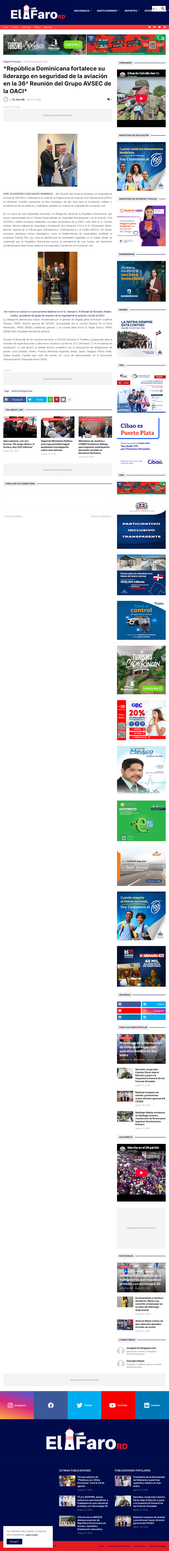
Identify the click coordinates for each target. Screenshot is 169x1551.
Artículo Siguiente (100, 516)
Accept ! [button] (14, 1541)
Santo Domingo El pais (35, 61)
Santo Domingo (107, 10)
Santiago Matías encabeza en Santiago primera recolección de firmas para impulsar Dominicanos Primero (150, 1118)
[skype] (154, 1017)
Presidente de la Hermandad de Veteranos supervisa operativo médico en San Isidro (149, 1481)
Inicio (5, 27)
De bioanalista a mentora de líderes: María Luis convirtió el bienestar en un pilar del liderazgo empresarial (149, 1303)
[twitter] (154, 27)
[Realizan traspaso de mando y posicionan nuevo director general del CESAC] (125, 1096)
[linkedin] (129, 1017)
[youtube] (159, 27)
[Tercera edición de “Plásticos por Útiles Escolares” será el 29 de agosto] (67, 1481)
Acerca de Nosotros (119, 1546)
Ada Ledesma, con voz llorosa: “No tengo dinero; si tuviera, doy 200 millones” (19, 443)
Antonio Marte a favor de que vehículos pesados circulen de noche (149, 1323)
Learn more (31, 1534)
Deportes (131, 10)
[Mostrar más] (69, 399)
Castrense (26, 27)
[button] (155, 8)
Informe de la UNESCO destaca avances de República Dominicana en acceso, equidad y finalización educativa (91, 1523)
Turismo (14, 27)
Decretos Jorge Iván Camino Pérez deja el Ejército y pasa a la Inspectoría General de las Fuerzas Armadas (150, 1075)
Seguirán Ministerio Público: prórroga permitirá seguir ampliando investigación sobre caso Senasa (57, 445)
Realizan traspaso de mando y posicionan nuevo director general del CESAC (150, 1097)
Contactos (139, 1546)
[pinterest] (165, 27)
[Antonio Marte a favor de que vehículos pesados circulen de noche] (125, 1324)
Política (37, 27)
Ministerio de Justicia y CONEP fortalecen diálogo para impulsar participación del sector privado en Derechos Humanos (94, 446)
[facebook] (150, 27)
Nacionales (81, 10)
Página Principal (12, 61)
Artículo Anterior (13, 516)
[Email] (63, 399)
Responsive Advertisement (57, 115)
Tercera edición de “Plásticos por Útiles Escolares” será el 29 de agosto (90, 1481)
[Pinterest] (57, 399)
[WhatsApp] (50, 399)
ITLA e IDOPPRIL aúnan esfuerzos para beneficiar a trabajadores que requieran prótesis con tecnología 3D (92, 1501)
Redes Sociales (157, 1546)
